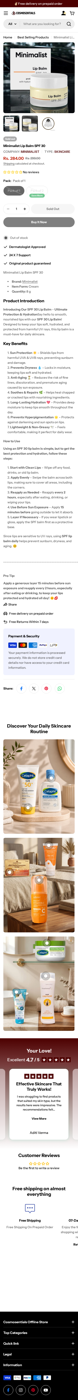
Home (7, 37)
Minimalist (30, 281)
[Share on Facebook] (21, 688)
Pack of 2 (39, 192)
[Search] (68, 23)
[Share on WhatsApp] (60, 688)
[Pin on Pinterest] (46, 688)
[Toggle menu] (5, 13)
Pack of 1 (16, 192)
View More (39, 1118)
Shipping (9, 163)
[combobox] (39, 24)
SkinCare (62, 152)
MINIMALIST (30, 152)
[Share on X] (34, 688)
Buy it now (39, 222)
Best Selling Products (33, 37)
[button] (13, 172)
